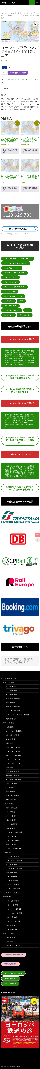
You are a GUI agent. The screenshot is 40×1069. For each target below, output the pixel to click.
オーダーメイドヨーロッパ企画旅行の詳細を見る (20, 376)
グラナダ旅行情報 (11, 820)
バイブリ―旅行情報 (14, 711)
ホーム (3, 13)
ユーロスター (8, 301)
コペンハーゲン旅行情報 (15, 868)
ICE (28, 310)
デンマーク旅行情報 (12, 864)
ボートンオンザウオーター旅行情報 (18, 715)
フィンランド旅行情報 (12, 885)
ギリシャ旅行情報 (8, 933)
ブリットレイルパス (10, 282)
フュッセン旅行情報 (14, 759)
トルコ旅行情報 (8, 941)
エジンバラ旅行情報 (12, 690)
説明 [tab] (6, 88)
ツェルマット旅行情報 (12, 775)
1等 (12, 79)
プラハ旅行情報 (12, 929)
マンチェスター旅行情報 (13, 698)
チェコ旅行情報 (10, 925)
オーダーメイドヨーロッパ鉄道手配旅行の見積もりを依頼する (20, 440)
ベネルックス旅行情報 (10, 824)
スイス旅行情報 (8, 767)
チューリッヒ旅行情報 (12, 771)
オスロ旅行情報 (12, 876)
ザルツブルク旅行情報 (14, 909)
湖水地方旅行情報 (11, 719)
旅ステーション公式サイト (13, 973)
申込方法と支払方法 (10, 964)
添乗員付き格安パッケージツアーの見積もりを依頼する (20, 488)
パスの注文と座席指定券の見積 (13, 954)
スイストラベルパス (10, 277)
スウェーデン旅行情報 (12, 856)
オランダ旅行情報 (11, 828)
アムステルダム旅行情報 (15, 832)
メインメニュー (37, 2)
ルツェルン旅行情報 (12, 783)
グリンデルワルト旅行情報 (14, 779)
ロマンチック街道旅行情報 (14, 755)
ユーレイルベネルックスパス (13, 296)
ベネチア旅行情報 (11, 800)
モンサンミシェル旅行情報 (14, 731)
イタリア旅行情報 (8, 787)
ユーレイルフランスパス (11, 268)
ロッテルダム (12, 836)
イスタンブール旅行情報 (13, 945)
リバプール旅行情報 (12, 694)
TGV (21, 301)
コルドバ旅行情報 (11, 816)
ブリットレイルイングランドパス (14, 287)
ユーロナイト (8, 315)
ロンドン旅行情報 (11, 686)
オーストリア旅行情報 (12, 901)
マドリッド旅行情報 (12, 808)
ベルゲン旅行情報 (13, 880)
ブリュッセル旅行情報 (14, 848)
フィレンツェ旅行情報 (12, 796)
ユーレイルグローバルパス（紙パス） (15, 263)
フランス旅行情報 (8, 723)
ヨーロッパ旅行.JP (10, 983)
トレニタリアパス (9, 291)
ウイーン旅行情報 (13, 905)
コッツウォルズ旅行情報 (13, 706)
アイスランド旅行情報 (12, 893)
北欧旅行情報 (7, 852)
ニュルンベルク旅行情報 (13, 751)
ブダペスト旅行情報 (14, 921)
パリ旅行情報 (10, 727)
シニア (17, 79)
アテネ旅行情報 (10, 937)
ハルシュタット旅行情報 (15, 913)
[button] (35, 24)
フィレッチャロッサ (10, 305)
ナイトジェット (24, 315)
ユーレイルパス (8, 2)
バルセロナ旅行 (10, 812)
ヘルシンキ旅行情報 (14, 889)
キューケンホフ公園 (14, 840)
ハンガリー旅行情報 (12, 917)
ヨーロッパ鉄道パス (14, 13)
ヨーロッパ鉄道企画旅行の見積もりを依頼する (20, 390)
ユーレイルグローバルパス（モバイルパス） (17, 258)
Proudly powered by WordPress (10, 1066)
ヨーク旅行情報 (10, 702)
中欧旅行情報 (7, 897)
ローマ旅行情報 (10, 791)
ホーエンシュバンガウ (14, 763)
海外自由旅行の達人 (11, 978)
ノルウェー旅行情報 (12, 872)
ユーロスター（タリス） (11, 310)
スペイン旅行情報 (8, 804)
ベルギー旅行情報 (11, 844)
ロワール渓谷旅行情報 (12, 735)
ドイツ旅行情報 (8, 743)
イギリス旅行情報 (8, 682)
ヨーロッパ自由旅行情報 (8, 678)
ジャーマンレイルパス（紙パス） (14, 272)
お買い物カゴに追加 (18, 73)
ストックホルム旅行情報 (15, 860)
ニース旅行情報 (10, 739)
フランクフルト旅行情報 (13, 747)
